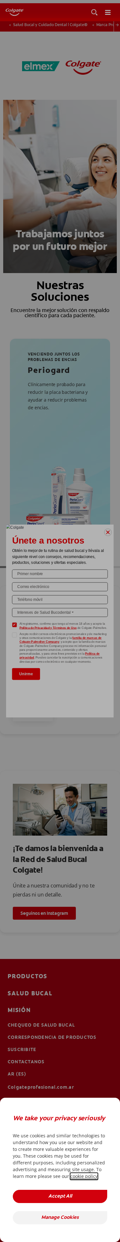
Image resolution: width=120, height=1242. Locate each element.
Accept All (60, 1196)
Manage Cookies (60, 1217)
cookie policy (84, 1176)
